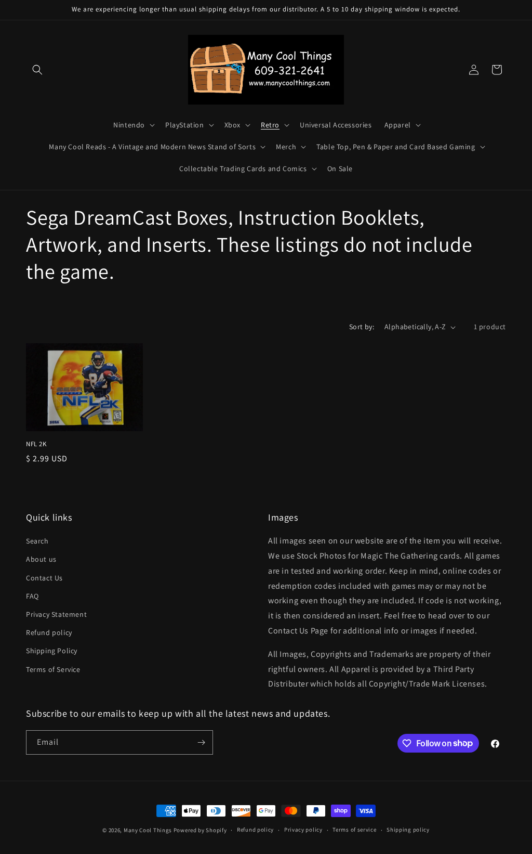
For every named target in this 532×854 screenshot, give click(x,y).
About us (41, 559)
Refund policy (49, 632)
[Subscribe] (201, 742)
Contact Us (44, 578)
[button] (37, 69)
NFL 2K (36, 444)
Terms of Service (53, 669)
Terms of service (354, 829)
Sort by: (361, 326)
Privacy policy (303, 829)
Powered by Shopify (200, 830)
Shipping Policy (51, 650)
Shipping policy (408, 829)
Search (37, 541)
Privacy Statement (56, 614)
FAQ (32, 596)
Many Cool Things (148, 830)
